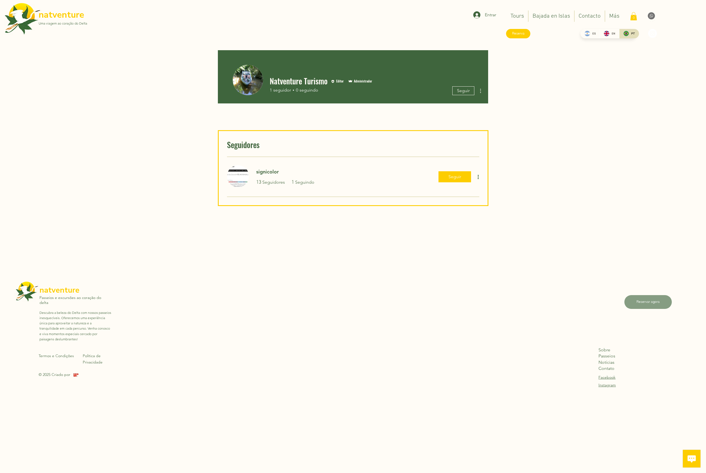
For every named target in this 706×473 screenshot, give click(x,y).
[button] (633, 16)
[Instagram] (652, 33)
